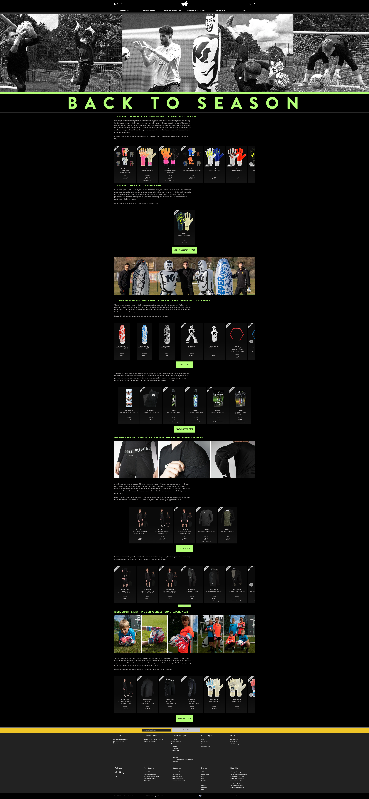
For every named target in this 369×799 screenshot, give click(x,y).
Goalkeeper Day (205, 746)
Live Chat (117, 744)
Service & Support (179, 736)
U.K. (202, 796)
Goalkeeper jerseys (177, 778)
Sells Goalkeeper (205, 783)
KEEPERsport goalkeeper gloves (238, 774)
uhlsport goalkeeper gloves (237, 778)
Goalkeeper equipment (196, 10)
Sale (244, 10)
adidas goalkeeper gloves (237, 772)
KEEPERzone (235, 736)
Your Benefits (149, 768)
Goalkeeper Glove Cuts (178, 755)
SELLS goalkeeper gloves (237, 787)
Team (202, 744)
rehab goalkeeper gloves (236, 781)
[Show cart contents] (255, 4)
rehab (202, 789)
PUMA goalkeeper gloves (236, 785)
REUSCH (203, 781)
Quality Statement (148, 772)
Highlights (234, 768)
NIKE (202, 776)
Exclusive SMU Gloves (149, 778)
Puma (202, 778)
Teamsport (220, 10)
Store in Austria (205, 741)
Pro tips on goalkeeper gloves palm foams (183, 759)
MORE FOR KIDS (184, 718)
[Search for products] (250, 4)
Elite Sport (204, 787)
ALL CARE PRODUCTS (184, 429)
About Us (203, 739)
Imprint (243, 796)
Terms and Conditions (233, 796)
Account (119, 4)
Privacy (249, 796)
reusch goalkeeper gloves (237, 776)
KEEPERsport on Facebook (116, 772)
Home (184, 4)
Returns (174, 746)
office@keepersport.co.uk (121, 739)
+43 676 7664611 (119, 741)
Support (174, 739)
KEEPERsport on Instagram (116, 776)
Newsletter (115, 730)
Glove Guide (175, 750)
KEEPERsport (206, 736)
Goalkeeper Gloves (124, 10)
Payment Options (176, 741)
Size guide (175, 748)
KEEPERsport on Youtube (120, 772)
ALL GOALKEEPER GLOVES (184, 250)
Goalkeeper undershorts (178, 781)
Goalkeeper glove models (179, 753)
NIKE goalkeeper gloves (236, 783)
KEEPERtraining (234, 744)
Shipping (174, 744)
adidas (203, 772)
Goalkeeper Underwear (150, 774)
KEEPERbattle (234, 739)
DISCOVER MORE (184, 365)
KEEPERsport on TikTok (123, 772)
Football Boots (148, 10)
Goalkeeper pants (177, 776)
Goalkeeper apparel (172, 10)
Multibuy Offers (147, 781)
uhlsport (203, 785)
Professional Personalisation (151, 776)
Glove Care (175, 757)
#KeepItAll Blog (234, 741)
